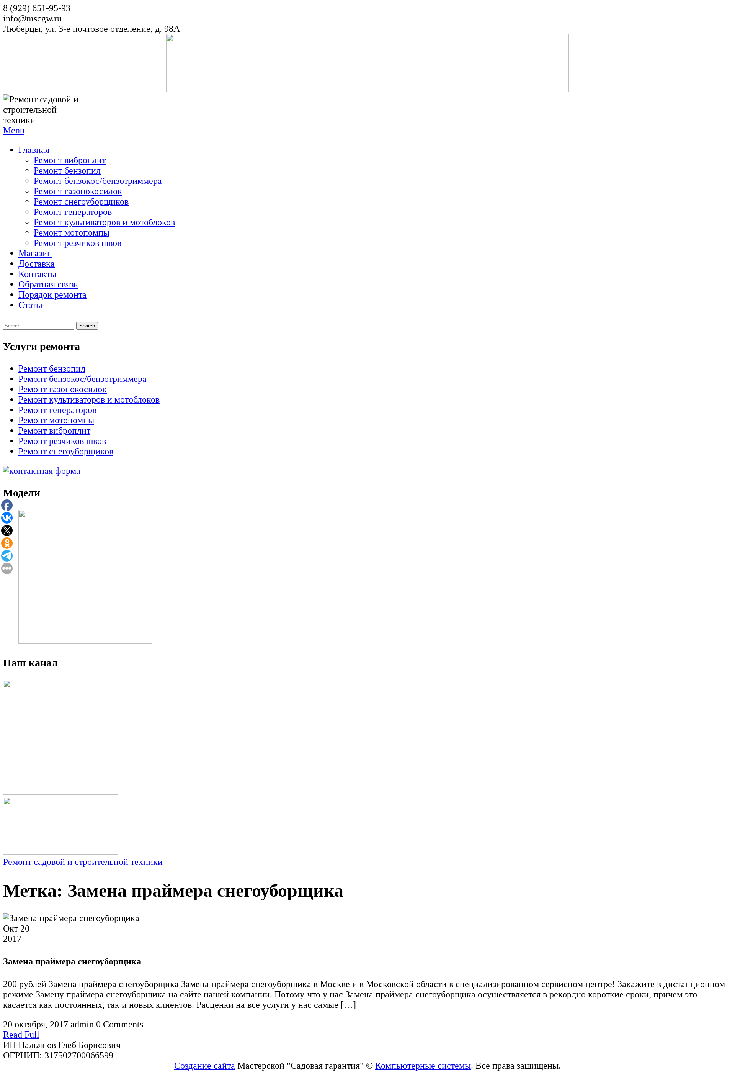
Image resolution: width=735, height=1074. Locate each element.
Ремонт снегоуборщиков (81, 201)
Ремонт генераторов (73, 212)
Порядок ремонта (52, 295)
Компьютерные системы (423, 1066)
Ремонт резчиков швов (77, 243)
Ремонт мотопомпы (71, 232)
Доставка (36, 263)
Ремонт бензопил (67, 170)
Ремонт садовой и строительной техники (83, 862)
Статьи (31, 305)
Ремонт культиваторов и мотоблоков (104, 222)
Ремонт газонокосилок (78, 191)
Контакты (37, 274)
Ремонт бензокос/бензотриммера (98, 181)
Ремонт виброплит (70, 160)
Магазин (35, 253)
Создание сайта (204, 1066)
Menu (13, 130)
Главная (33, 150)
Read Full (21, 1035)
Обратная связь (48, 284)
